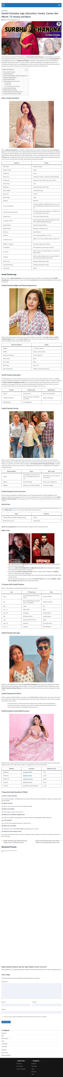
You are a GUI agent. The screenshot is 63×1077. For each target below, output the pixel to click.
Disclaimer (4, 1049)
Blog (3, 1035)
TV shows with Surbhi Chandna (13, 86)
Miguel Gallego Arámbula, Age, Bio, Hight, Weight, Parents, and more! (24, 967)
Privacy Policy (5, 1052)
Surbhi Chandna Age (8, 74)
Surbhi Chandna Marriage (9, 88)
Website (4, 1009)
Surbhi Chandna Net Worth (10, 90)
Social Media (4, 1043)
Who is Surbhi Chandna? (9, 72)
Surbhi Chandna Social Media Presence (13, 91)
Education (34, 1071)
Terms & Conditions (6, 1055)
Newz (3, 1041)
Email (35, 1002)
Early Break (8, 83)
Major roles (8, 84)
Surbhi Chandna (27, 775)
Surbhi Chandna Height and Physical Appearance (15, 75)
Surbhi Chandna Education (10, 77)
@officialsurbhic (27, 772)
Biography (5, 10)
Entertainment (5, 1038)
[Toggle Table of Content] (25, 70)
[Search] (59, 5)
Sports (33, 1069)
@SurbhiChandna (28, 779)
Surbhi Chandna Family (9, 79)
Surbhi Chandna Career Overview (11, 81)
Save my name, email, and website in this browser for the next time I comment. (25, 1016)
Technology (4, 1046)
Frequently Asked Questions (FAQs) (12, 93)
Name (4, 1002)
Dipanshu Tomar (6, 19)
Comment (5, 981)
